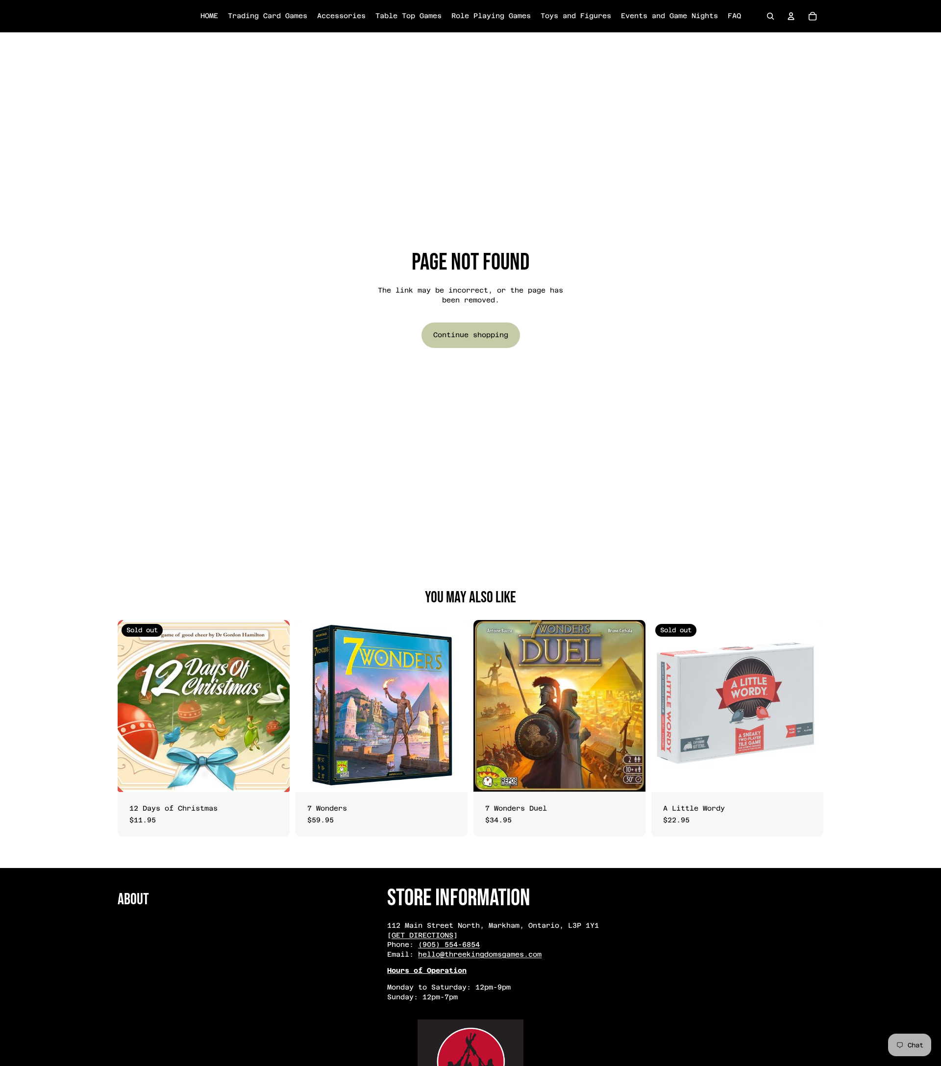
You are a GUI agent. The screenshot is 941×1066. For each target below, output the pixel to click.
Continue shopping (470, 335)
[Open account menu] (791, 16)
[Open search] (770, 16)
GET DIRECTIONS (422, 935)
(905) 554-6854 (449, 944)
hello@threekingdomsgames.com (480, 954)
